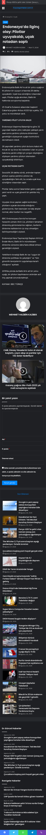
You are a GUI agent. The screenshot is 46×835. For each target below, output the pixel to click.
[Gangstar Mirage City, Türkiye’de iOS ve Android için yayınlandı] (10, 629)
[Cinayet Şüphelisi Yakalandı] (10, 686)
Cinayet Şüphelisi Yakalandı (27, 684)
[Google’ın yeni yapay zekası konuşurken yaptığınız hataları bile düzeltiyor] (10, 505)
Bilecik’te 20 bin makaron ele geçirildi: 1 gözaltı (30, 695)
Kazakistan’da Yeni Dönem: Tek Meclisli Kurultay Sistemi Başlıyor (30, 520)
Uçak (15, 17)
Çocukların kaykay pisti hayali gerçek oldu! (23, 551)
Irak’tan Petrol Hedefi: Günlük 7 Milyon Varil (29, 673)
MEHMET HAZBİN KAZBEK (15, 47)
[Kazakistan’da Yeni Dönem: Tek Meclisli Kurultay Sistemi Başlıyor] (10, 520)
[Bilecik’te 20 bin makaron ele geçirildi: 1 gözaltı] (10, 698)
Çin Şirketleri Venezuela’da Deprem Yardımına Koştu (29, 708)
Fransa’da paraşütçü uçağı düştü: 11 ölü (29, 650)
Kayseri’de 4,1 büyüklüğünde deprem (29, 559)
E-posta (6, 449)
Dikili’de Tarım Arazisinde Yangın (18, 569)
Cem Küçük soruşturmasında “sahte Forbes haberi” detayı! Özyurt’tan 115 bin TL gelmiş (23, 579)
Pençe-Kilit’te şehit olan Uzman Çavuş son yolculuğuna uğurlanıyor (30, 532)
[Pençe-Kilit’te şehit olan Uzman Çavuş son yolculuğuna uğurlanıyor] (10, 533)
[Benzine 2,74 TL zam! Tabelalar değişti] (10, 601)
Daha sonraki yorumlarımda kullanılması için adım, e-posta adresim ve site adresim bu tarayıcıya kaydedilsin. (21, 472)
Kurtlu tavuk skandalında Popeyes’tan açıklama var (31, 661)
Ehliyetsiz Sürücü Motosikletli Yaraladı (28, 639)
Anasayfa (8, 17)
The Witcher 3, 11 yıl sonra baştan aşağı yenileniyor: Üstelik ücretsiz (21, 542)
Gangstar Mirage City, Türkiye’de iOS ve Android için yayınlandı (30, 628)
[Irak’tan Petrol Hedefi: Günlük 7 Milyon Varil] (10, 675)
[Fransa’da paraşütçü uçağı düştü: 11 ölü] (10, 652)
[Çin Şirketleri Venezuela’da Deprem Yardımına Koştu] (10, 709)
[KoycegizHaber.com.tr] (23, 7)
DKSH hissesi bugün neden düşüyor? (19, 618)
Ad (4, 439)
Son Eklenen (23, 494)
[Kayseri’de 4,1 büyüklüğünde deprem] (10, 561)
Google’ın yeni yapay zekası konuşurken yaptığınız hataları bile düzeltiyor (29, 506)
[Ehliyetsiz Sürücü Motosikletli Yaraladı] (10, 641)
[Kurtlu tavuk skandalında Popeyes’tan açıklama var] (10, 664)
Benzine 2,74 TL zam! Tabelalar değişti (28, 599)
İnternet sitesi (7, 458)
